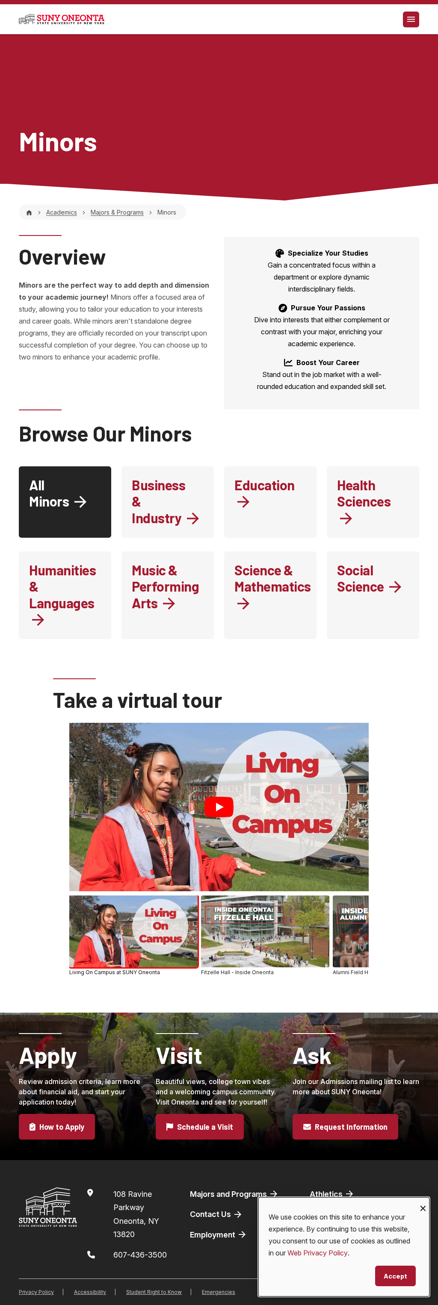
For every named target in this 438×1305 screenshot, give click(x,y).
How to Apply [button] (61, 1126)
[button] (133, 936)
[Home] (29, 212)
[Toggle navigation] (411, 19)
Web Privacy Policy (317, 1253)
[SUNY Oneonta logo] (61, 19)
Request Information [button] (350, 1126)
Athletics (327, 1194)
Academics (61, 212)
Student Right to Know (154, 1292)
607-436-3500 (140, 1254)
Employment (213, 1234)
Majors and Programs (229, 1194)
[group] (219, 937)
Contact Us (211, 1214)
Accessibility (90, 1292)
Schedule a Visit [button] (204, 1126)
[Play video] (219, 807)
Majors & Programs (117, 212)
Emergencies (218, 1292)
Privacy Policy (36, 1292)
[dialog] (343, 1246)
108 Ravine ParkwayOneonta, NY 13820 (136, 1214)
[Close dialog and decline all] (423, 1202)
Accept (395, 1276)
